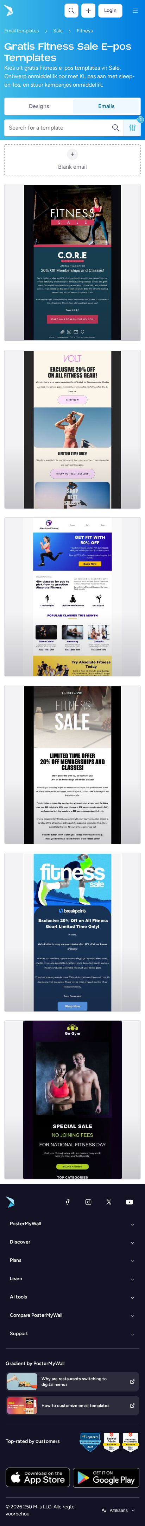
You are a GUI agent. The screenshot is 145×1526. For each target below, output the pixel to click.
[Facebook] (68, 1202)
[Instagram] (88, 1202)
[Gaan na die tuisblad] (7, 11)
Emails (106, 106)
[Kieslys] (135, 10)
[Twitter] (109, 1202)
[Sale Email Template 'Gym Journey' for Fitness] (72, 764)
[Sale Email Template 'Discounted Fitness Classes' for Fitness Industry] (72, 597)
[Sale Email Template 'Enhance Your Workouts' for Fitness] (72, 262)
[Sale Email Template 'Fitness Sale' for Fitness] (72, 429)
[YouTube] (129, 1202)
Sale (58, 31)
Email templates (21, 31)
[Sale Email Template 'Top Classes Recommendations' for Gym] (72, 1099)
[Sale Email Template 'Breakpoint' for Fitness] (72, 932)
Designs (39, 106)
